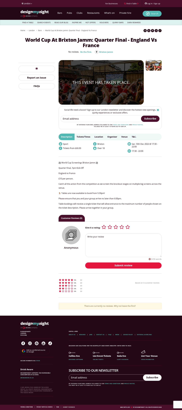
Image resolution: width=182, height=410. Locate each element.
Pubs (69, 12)
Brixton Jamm (106, 52)
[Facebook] (23, 343)
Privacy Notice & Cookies (45, 407)
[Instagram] (30, 343)
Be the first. (86, 52)
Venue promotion (147, 359)
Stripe (38, 361)
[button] (92, 280)
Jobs (90, 334)
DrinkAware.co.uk (27, 378)
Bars (59, 12)
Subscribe (150, 118)
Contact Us (100, 334)
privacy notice (137, 125)
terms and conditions (121, 125)
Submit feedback (69, 407)
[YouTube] (43, 343)
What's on (109, 12)
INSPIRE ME (77, 22)
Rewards (82, 334)
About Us (72, 334)
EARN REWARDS (134, 22)
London (32, 30)
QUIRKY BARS (118, 22)
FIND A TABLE (27, 22)
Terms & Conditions (26, 407)
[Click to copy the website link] (160, 30)
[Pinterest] (37, 343)
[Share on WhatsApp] (156, 30)
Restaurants (93, 12)
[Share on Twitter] (148, 30)
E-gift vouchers (122, 359)
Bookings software (76, 359)
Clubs (79, 12)
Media (117, 334)
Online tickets (98, 359)
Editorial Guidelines (144, 334)
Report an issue (36, 77)
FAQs (37, 86)
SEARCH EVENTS (44, 22)
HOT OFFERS (90, 22)
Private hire (125, 12)
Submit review (123, 265)
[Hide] (158, 110)
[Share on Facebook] (145, 30)
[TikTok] (50, 343)
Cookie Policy (128, 334)
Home (22, 30)
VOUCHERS (104, 22)
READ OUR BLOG (61, 22)
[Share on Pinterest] (152, 30)
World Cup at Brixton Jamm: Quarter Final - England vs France (71, 30)
